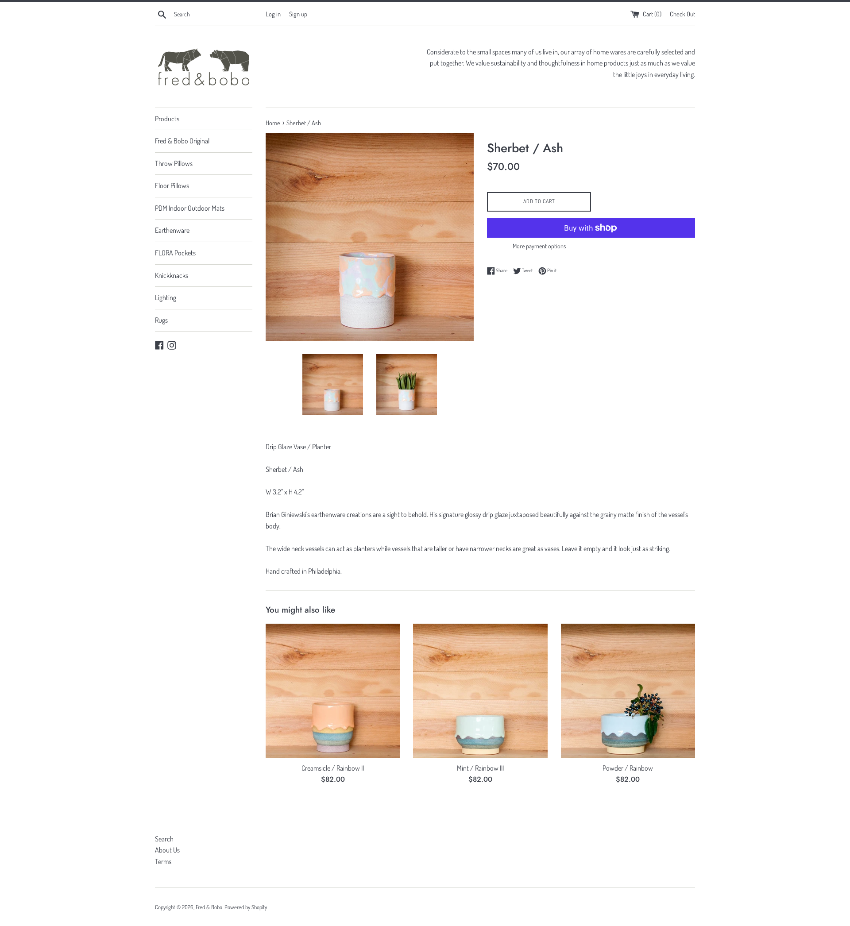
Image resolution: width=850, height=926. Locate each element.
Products (167, 118)
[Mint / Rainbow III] (480, 691)
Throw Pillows (174, 163)
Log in (273, 14)
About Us (167, 849)
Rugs (161, 320)
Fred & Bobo (209, 907)
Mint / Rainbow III (480, 768)
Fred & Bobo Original (182, 140)
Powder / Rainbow (628, 768)
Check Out (682, 14)
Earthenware (172, 230)
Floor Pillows (172, 185)
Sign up (298, 14)
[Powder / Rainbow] (628, 691)
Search (164, 838)
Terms (163, 861)
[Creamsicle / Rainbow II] (333, 691)
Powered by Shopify (245, 907)
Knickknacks (171, 275)
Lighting (165, 297)
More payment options (539, 246)
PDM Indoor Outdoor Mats (189, 208)
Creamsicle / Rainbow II (332, 768)
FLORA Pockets (175, 252)
